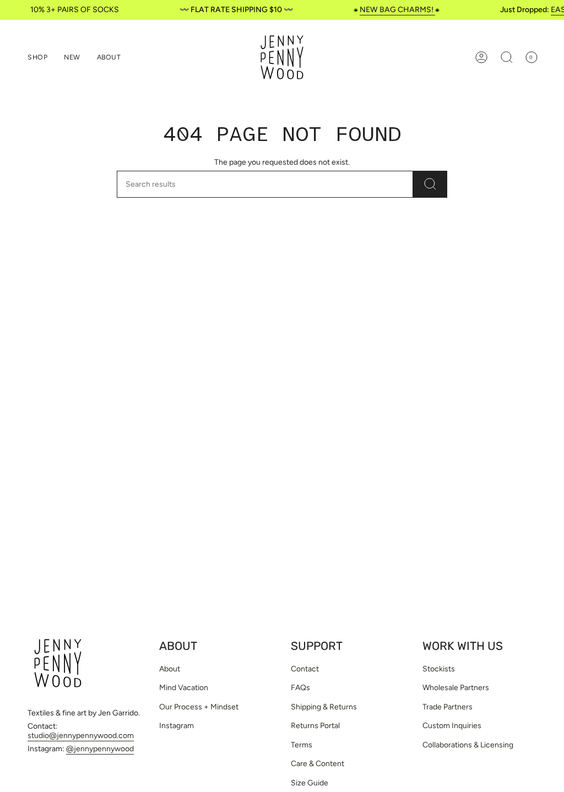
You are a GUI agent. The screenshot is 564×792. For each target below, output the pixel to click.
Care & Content (317, 763)
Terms (301, 745)
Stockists (438, 669)
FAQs (300, 687)
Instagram (176, 725)
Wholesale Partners (455, 687)
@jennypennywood (100, 748)
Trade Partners (447, 707)
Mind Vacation (183, 687)
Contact (305, 669)
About (169, 669)
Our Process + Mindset (198, 707)
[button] (37, 57)
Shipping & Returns (324, 707)
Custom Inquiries (451, 725)
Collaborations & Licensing (467, 745)
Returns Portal (315, 725)
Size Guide (309, 783)
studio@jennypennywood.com (81, 735)
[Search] (430, 184)
